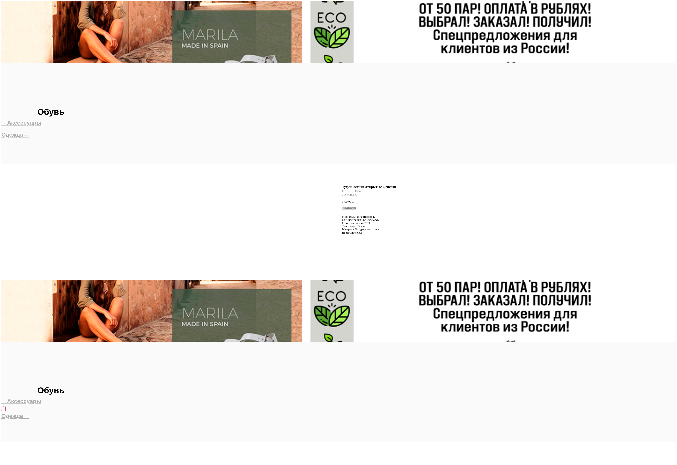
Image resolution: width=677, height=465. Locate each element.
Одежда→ (15, 134)
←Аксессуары (21, 123)
